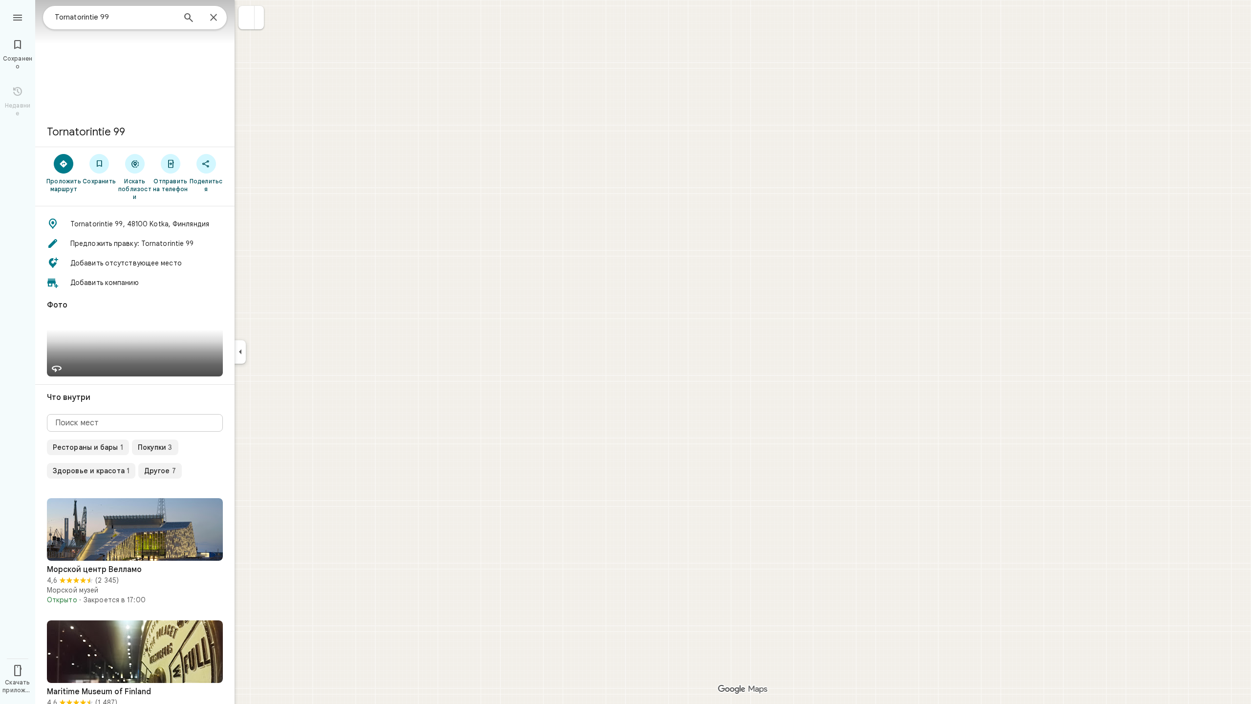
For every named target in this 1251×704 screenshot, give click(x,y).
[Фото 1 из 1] (135, 529)
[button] (246, 17)
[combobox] (115, 17)
